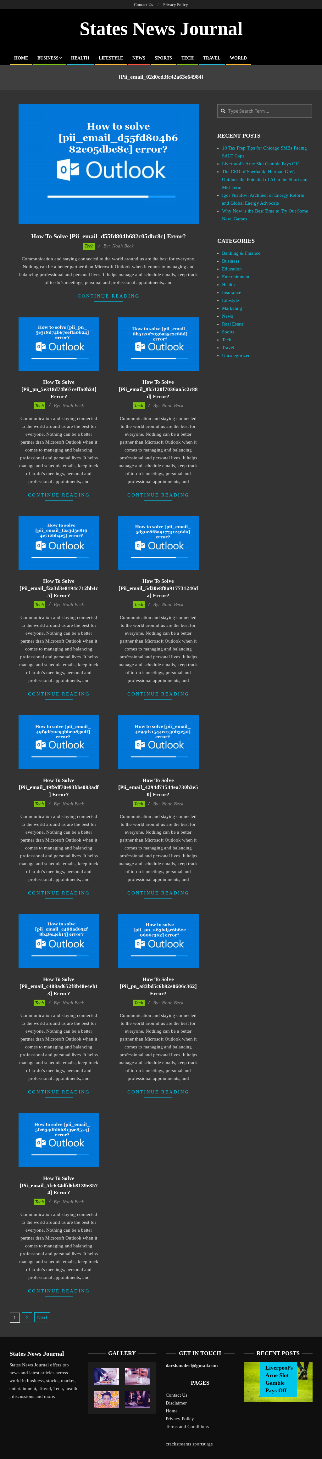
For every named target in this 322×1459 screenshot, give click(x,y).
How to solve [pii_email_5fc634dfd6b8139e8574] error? (59, 1185)
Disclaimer (176, 1402)
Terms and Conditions (187, 1426)
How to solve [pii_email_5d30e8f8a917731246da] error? (158, 588)
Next (42, 1317)
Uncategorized (236, 355)
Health (228, 284)
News (227, 316)
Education (232, 268)
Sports (228, 331)
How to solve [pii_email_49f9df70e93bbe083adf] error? (59, 787)
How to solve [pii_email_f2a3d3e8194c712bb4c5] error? (58, 588)
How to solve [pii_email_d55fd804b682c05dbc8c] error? (108, 236)
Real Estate (233, 323)
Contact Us (176, 1395)
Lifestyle (230, 300)
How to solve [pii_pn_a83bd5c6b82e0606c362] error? (158, 986)
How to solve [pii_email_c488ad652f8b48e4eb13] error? (58, 986)
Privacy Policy (180, 1418)
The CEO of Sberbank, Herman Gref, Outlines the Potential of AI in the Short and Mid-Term (265, 179)
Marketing (232, 308)
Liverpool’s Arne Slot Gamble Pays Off (260, 163)
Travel (228, 347)
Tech (89, 245)
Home (172, 1410)
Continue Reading (109, 295)
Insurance (231, 292)
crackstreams (178, 1443)
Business (230, 261)
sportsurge (202, 1443)
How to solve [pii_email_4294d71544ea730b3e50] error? (158, 787)
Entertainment (235, 276)
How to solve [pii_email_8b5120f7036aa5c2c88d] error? (158, 389)
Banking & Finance (241, 253)
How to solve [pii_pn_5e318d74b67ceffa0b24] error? (59, 389)
